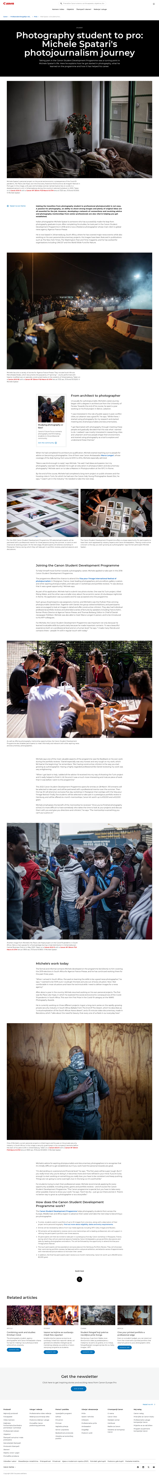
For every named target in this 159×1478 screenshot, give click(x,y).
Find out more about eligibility (76, 1224)
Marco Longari (107, 455)
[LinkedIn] (143, 1467)
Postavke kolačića (132, 1461)
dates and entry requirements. (101, 1224)
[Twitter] (148, 1467)
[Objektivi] (75, 9)
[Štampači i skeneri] (92, 9)
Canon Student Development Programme (58, 1211)
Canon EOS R (15, 191)
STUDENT (79, 28)
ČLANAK (83, 1328)
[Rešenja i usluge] (107, 9)
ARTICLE (10, 1328)
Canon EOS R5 (13, 379)
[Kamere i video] (65, 9)
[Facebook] (138, 1467)
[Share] (79, 1279)
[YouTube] (154, 1467)
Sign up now (78, 1388)
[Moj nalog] (154, 4)
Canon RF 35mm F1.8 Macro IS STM (40, 191)
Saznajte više (14, 1350)
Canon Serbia (8, 1467)
